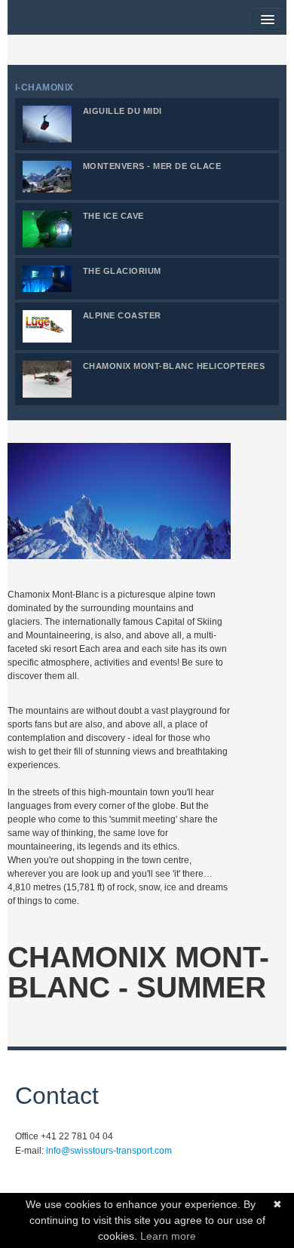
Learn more (168, 1236)
